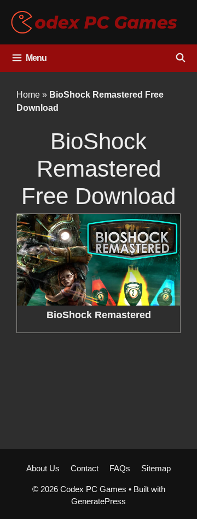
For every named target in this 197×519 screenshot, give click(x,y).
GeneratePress (98, 501)
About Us (43, 468)
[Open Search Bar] (180, 58)
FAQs (119, 468)
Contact (85, 468)
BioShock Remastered (99, 314)
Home (28, 94)
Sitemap (156, 468)
